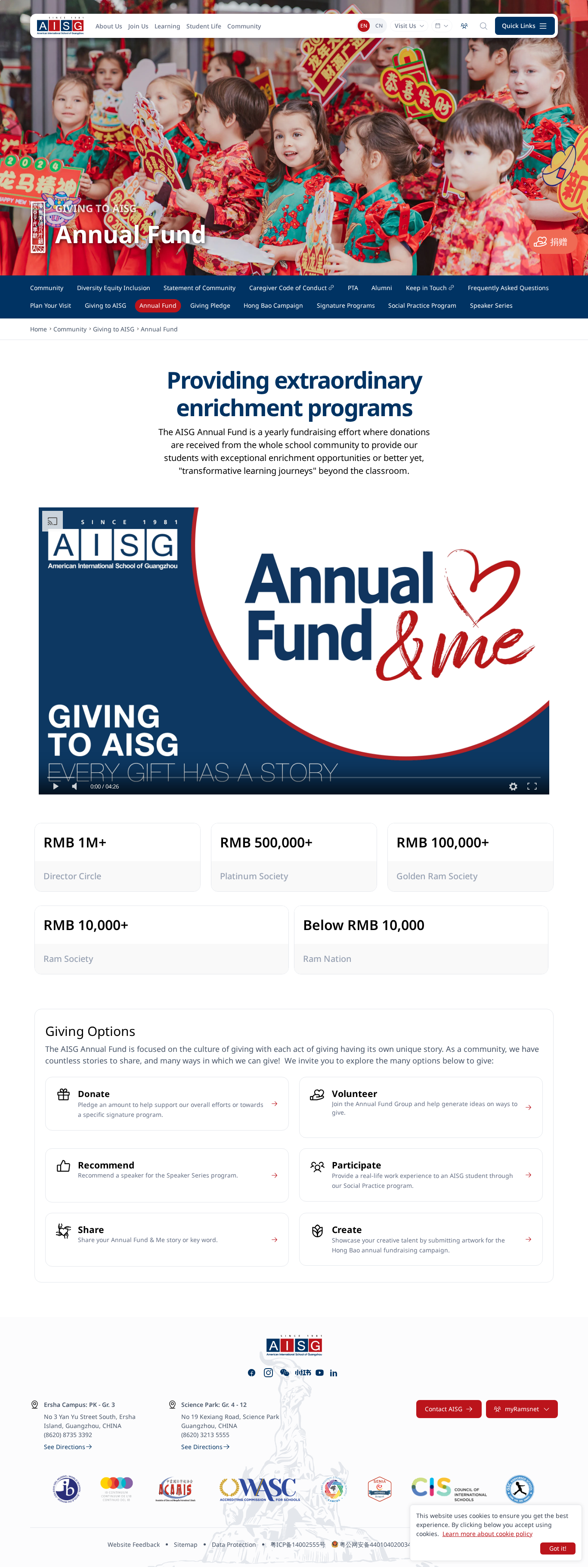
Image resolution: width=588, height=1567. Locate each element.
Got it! (557, 1548)
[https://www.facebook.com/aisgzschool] (251, 1372)
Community (70, 329)
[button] (525, 26)
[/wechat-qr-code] (284, 1372)
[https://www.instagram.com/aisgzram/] (268, 1372)
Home (38, 329)
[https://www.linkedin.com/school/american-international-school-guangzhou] (334, 1372)
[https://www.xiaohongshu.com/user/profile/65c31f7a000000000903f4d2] (302, 1372)
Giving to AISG (113, 329)
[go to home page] (60, 26)
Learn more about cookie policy (487, 1534)
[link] (68, 1446)
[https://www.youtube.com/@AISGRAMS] (319, 1372)
